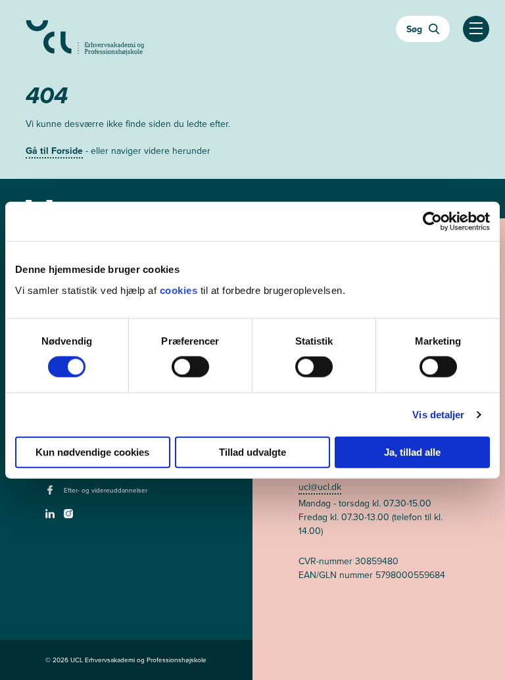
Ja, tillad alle (412, 451)
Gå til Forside (54, 150)
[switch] (190, 366)
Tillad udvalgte (252, 451)
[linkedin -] (51, 517)
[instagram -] (70, 517)
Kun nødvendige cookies (92, 451)
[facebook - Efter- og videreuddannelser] (51, 493)
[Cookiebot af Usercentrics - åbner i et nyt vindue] (432, 221)
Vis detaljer (438, 414)
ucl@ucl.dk (320, 486)
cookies (180, 289)
